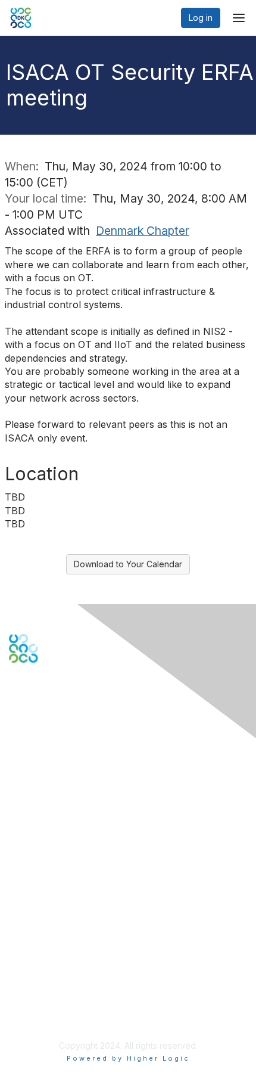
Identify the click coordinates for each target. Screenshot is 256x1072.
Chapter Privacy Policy (53, 1016)
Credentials (31, 883)
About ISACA (33, 952)
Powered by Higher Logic (128, 1058)
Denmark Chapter (142, 230)
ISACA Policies (37, 975)
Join (17, 860)
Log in (201, 18)
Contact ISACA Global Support (69, 790)
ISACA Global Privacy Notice (64, 998)
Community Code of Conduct (66, 963)
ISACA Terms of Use (48, 986)
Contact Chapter (41, 773)
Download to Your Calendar (128, 564)
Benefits (25, 871)
